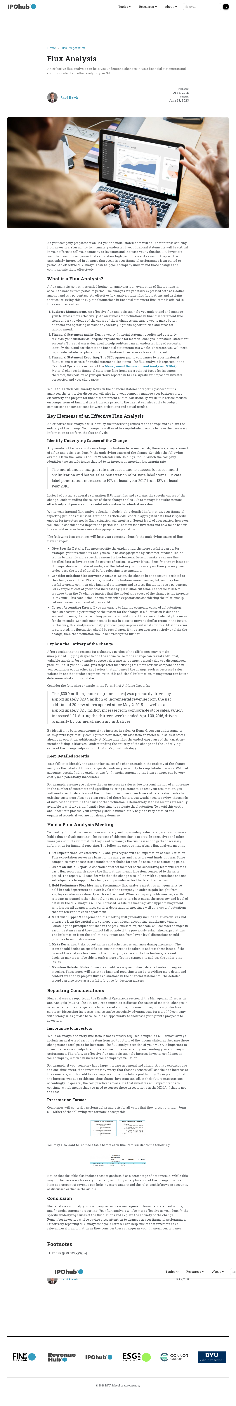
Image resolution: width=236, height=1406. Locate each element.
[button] (125, 7)
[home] (22, 6)
